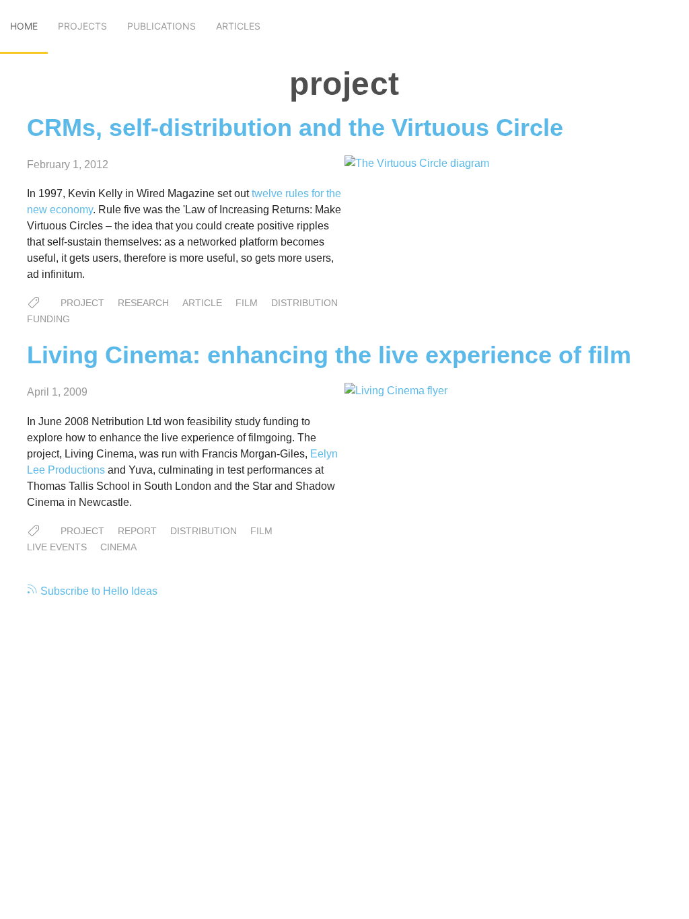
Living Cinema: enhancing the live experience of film (329, 355)
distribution (304, 302)
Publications (161, 26)
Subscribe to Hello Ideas (97, 591)
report (137, 530)
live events (57, 547)
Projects (82, 26)
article (202, 302)
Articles (238, 26)
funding (48, 319)
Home (24, 26)
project (82, 302)
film (246, 302)
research (143, 302)
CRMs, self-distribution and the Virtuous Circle (295, 127)
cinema (118, 547)
